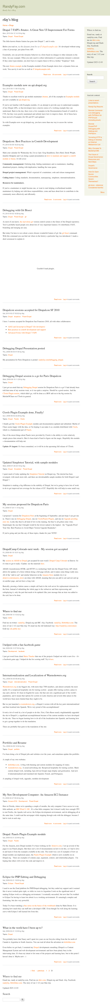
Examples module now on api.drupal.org (25, 85)
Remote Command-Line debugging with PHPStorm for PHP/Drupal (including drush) (95, 115)
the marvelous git (26, 221)
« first (32, 970)
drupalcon (17, 316)
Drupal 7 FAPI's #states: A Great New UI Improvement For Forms (39, 30)
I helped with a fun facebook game (21, 644)
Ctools (22, 419)
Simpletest (17, 469)
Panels (16, 419)
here (42, 563)
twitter (10, 618)
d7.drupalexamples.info (49, 46)
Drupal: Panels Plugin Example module (24, 834)
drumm (45, 96)
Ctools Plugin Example (24, 423)
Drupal (10, 36)
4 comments (57, 823)
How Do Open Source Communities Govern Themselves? (93, 176)
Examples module (72, 96)
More (102, 192)
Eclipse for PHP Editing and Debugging (24, 877)
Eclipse (10, 883)
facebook (22, 651)
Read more (47, 74)
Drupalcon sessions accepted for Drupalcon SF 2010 (31, 310)
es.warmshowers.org (26, 704)
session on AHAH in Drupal (16, 560)
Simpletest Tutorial (37, 474)
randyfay (21, 622)
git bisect (65, 233)
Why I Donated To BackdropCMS (94, 149)
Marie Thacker (29, 656)
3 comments (57, 199)
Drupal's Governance (92, 166)
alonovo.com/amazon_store (13, 578)
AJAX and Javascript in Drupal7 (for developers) (26, 326)
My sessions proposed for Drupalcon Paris (26, 504)
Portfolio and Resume (14, 742)
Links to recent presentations (93, 101)
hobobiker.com (13, 764)
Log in (65, 74)
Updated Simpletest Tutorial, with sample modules (30, 462)
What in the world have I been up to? (23, 927)
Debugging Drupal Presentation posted (24, 348)
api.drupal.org (24, 99)
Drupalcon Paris (28, 515)
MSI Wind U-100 (23, 809)
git (25, 217)
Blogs (11, 25)
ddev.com (42, 980)
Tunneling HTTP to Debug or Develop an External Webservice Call (95, 141)
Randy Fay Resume (95, 106)
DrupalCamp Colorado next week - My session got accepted (35, 549)
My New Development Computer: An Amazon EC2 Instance (35, 794)
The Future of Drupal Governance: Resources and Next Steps (95, 158)
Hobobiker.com (67, 622)
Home (5, 25)
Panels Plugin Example (43, 854)
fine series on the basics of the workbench (40, 905)
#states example (16, 66)
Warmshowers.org (9, 686)
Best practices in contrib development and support (27, 329)
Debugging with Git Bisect (17, 210)
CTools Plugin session (11, 393)
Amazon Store (47, 575)
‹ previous (40, 970)
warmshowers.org (14, 767)
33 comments (56, 74)
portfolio (16, 749)
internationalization (20, 682)
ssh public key (15, 628)
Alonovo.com (56, 845)
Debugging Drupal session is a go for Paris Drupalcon (32, 376)
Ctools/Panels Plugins (46, 518)
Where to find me (12, 611)
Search (89, 74)
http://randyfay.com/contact (66, 625)
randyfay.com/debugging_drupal (50, 359)
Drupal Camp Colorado (58, 560)
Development (12, 651)
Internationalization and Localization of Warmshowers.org (34, 675)
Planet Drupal (18, 36)
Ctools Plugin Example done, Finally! (23, 412)
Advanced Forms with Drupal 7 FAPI (22, 332)
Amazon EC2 (12, 801)
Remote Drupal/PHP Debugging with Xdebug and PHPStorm (94, 129)
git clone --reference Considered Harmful (95, 186)
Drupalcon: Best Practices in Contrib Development (30, 141)
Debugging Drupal (30, 387)
